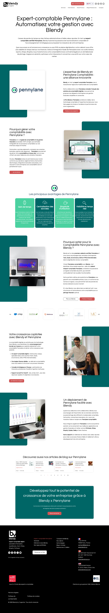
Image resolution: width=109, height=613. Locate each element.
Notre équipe (61, 543)
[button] (71, 7)
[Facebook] (101, 4)
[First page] (41, 475)
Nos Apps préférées (40, 545)
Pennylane (38, 467)
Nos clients (60, 541)
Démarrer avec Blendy (41, 543)
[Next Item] (98, 314)
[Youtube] (104, 4)
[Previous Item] (10, 314)
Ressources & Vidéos (63, 547)
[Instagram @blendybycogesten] (98, 4)
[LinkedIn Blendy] (96, 4)
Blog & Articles (61, 545)
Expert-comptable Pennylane (42, 539)
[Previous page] (44, 475)
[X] (18, 553)
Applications (19, 467)
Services (36, 541)
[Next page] (64, 475)
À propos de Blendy (62, 539)
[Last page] (67, 475)
